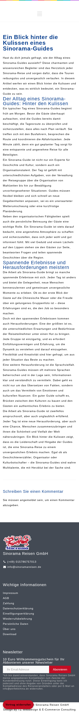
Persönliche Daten (15, 623)
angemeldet (28, 500)
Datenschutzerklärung (18, 608)
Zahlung (8, 603)
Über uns (9, 628)
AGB (6, 598)
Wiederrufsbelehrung (17, 618)
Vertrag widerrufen (18, 704)
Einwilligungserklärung (18, 613)
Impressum (10, 592)
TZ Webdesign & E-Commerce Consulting (47, 709)
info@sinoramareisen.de (24, 566)
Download (9, 634)
